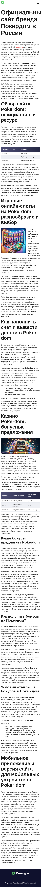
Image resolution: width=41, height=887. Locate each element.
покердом (19, 47)
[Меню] (38, 3)
